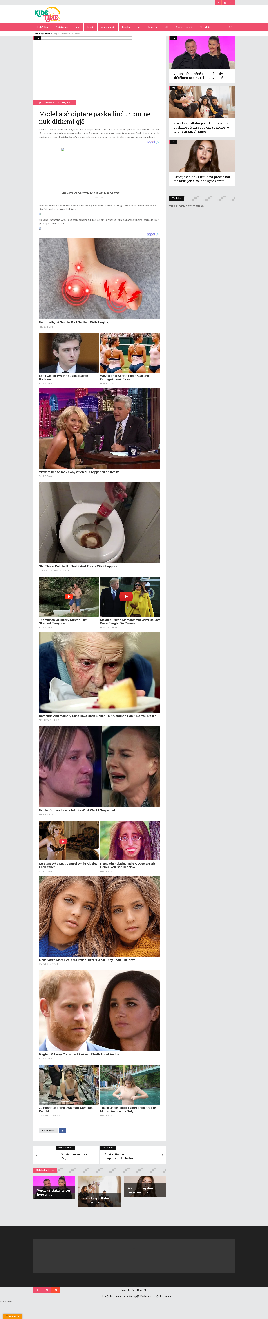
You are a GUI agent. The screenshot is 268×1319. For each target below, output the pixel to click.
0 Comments (48, 102)
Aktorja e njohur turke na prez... (140, 1190)
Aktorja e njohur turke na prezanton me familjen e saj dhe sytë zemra (201, 179)
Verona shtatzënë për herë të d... (53, 1192)
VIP (37, 38)
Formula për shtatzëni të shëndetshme (68, 33)
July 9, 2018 (65, 102)
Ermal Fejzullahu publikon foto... (95, 1200)
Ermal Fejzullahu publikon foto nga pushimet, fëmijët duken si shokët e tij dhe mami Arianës (201, 127)
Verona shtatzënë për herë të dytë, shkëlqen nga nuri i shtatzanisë (200, 75)
